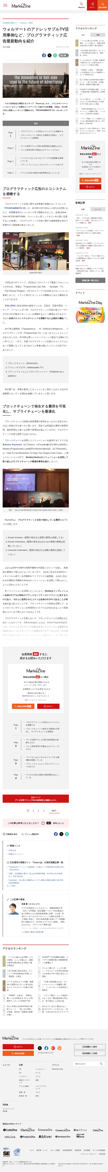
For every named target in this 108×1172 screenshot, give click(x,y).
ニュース (98, 209)
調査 (37, 1080)
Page (10, 148)
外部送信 (102, 1154)
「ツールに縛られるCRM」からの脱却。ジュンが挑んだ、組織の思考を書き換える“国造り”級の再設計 (20, 961)
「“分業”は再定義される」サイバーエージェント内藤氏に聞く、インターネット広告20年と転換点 (55, 985)
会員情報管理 (67, 1150)
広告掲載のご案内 (89, 1046)
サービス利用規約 (99, 1150)
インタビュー (40, 1069)
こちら (54, 294)
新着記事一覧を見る (90, 280)
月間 (97, 35)
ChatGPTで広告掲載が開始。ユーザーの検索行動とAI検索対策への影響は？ (55, 960)
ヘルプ (31, 1150)
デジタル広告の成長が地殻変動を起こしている (40, 172)
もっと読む (11, 885)
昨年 (13, 305)
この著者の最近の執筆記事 (32, 932)
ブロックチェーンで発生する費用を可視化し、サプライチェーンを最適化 (42, 730)
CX (20, 1072)
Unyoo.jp (12, 850)
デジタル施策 (24, 1086)
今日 (83, 35)
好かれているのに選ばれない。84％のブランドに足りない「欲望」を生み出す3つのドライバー (55, 1009)
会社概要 (87, 1150)
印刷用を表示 (11, 834)
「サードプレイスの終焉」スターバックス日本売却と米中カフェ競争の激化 (89, 231)
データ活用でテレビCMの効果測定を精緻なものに (41, 146)
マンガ (38, 1072)
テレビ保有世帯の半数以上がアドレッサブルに (40, 149)
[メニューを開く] (5, 5)
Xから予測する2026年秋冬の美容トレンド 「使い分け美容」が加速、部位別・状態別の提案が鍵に (20, 1010)
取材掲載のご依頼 (89, 1053)
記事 (83, 209)
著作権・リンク (42, 1150)
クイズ (38, 1076)
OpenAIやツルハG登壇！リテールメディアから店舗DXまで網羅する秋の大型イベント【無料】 (89, 245)
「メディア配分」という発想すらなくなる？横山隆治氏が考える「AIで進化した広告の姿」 (55, 998)
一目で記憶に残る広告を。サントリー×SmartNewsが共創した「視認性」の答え (20, 973)
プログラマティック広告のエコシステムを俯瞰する (42, 131)
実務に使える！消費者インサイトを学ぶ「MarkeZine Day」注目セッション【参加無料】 (89, 270)
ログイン (49, 706)
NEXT (54, 810)
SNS (37, 1096)
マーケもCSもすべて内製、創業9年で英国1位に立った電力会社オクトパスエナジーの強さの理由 (20, 985)
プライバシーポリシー (88, 1154)
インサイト (23, 1076)
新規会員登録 (24, 706)
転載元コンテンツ (16, 854)
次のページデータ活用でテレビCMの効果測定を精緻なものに (36, 798)
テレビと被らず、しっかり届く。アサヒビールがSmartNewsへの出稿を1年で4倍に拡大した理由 (55, 972)
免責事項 (78, 1150)
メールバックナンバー (37, 700)
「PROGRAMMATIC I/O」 (15, 208)
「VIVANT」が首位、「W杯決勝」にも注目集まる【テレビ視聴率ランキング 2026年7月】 (20, 998)
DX (20, 1069)
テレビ (38, 1092)
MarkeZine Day (57, 1069)
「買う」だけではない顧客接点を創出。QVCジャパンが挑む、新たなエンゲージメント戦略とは (89, 220)
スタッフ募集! (55, 1150)
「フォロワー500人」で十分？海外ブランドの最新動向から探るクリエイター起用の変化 (90, 258)
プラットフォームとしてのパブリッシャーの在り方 (42, 164)
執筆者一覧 (23, 1096)
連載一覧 (22, 1092)
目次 (36, 123)
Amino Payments (13, 444)
